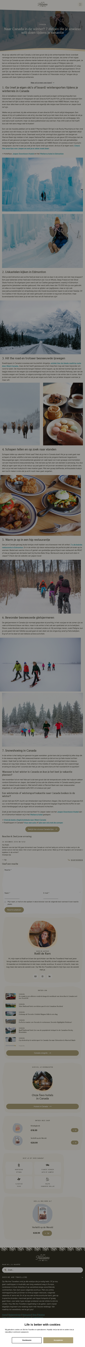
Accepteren (58, 1340)
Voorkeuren (26, 1340)
